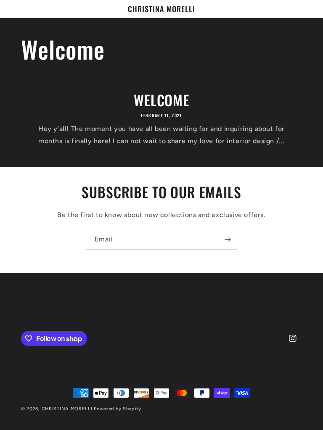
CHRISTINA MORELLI (67, 409)
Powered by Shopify (117, 409)
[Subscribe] (227, 239)
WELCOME (161, 100)
